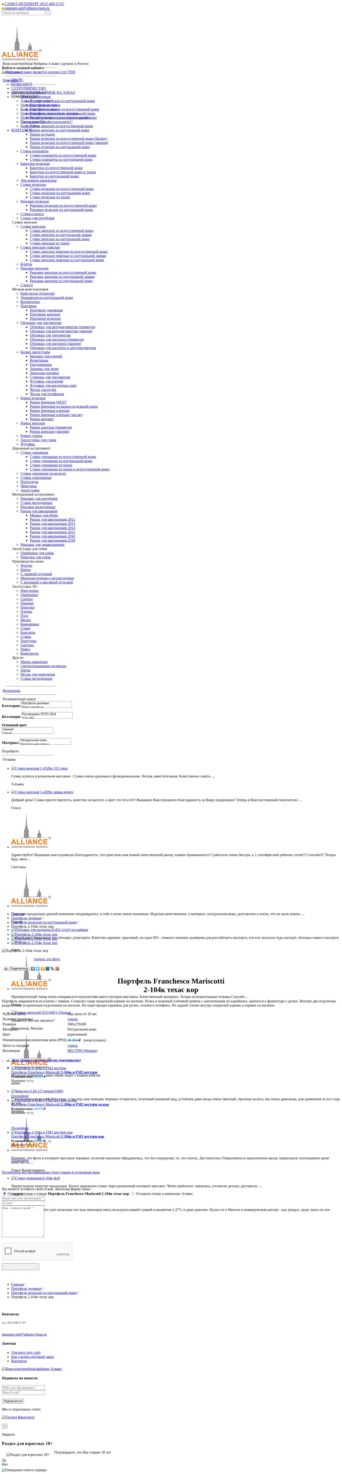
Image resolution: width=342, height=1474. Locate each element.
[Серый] (27, 733)
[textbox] (23, 12)
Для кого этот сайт (26, 1352)
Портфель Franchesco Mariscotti (54, 1072)
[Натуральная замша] (45, 744)
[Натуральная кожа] (45, 740)
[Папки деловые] (46, 707)
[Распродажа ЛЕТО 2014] (47, 714)
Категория (11, 706)
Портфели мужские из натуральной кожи (44, 922)
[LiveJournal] (52, 969)
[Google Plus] (57, 969)
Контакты (19, 1361)
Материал (10, 743)
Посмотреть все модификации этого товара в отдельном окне (51, 1172)
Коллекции (11, 691)
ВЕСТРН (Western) (82, 1051)
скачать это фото (47, 959)
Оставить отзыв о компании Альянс (164, 1194)
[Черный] (27, 729)
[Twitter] (37, 969)
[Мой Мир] (47, 969)
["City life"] (47, 718)
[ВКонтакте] (32, 969)
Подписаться (13, 1401)
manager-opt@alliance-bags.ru (27, 8)
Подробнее (20, 1096)
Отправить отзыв (21, 1267)
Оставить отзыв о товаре (68, 1194)
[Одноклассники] (42, 969)
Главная (17, 914)
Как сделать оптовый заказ (32, 1357)
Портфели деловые (26, 918)
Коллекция (11, 717)
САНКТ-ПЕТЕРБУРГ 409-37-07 (34, 4)
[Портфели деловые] (46, 703)
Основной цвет (14, 725)
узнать (72, 1019)
